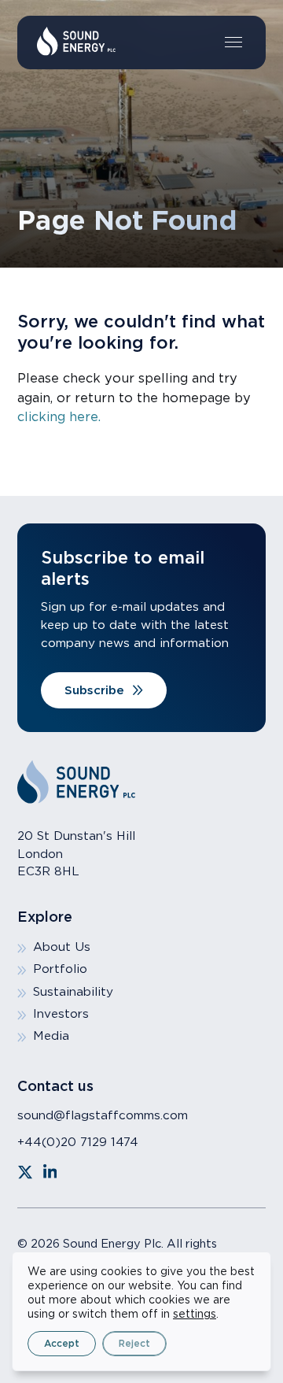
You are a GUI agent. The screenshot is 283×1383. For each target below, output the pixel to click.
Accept (61, 1343)
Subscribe (94, 689)
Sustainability (73, 991)
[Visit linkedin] (50, 1172)
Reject (134, 1343)
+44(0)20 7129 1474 (77, 1141)
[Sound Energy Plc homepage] (76, 41)
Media (51, 1035)
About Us (61, 946)
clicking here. (59, 416)
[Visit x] (25, 1172)
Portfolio (60, 968)
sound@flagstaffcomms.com (102, 1115)
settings (194, 1313)
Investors (61, 1013)
